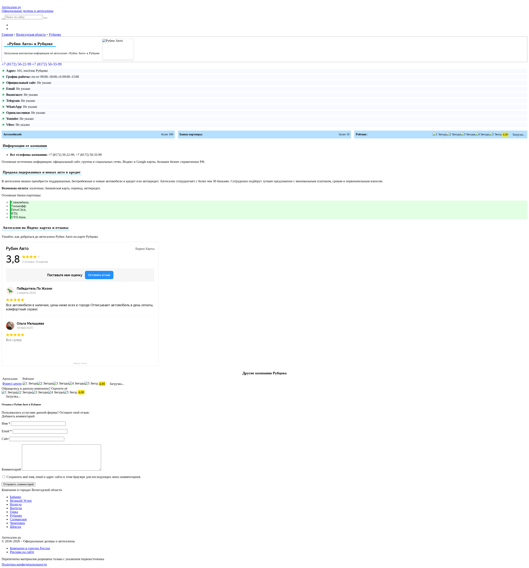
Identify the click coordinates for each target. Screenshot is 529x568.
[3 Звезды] (468, 134)
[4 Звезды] (482, 134)
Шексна (15, 526)
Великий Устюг (21, 500)
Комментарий (11, 469)
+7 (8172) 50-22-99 (16, 64)
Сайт (5, 439)
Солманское (18, 519)
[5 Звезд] (495, 134)
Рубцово (16, 515)
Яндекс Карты (80, 363)
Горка (14, 512)
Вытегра (16, 508)
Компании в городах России (30, 548)
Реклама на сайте (22, 552)
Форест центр (12, 383)
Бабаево (15, 497)
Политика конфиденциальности (24, 564)
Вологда (15, 504)
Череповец (17, 523)
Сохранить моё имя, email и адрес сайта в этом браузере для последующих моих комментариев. (74, 477)
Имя (6, 423)
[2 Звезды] (453, 134)
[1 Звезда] (439, 134)
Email (7, 431)
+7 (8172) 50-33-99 (47, 64)
